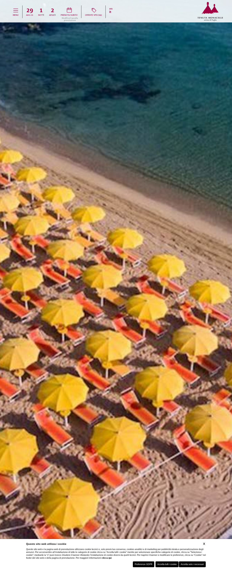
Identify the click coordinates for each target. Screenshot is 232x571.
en (111, 8)
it (110, 12)
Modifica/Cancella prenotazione (70, 19)
